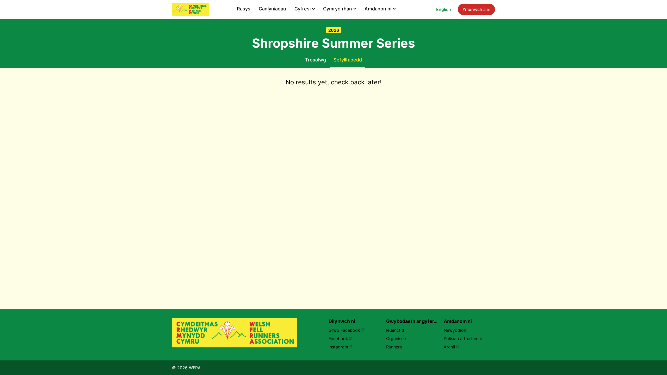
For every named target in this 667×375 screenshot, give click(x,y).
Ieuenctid (395, 330)
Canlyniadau (272, 8)
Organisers (396, 338)
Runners (394, 346)
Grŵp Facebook (344, 330)
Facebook (338, 338)
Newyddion (455, 330)
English (443, 9)
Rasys (243, 8)
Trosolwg (315, 60)
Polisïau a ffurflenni (463, 338)
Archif (449, 346)
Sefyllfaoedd (348, 60)
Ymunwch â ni (476, 9)
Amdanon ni (378, 8)
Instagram (338, 346)
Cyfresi (302, 8)
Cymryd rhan (337, 8)
